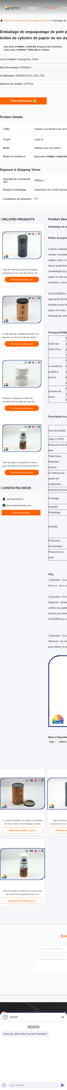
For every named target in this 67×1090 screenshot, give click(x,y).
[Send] (62, 1085)
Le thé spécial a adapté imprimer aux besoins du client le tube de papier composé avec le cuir (20, 337)
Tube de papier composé (37, 20)
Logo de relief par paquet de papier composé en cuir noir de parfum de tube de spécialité (19, 273)
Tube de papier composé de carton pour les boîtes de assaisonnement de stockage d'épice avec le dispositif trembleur (22, 893)
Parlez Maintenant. (21, 101)
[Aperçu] (12, 7)
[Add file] (4, 1085)
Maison (33, 7)
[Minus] (63, 1017)
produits (18, 20)
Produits (49, 7)
